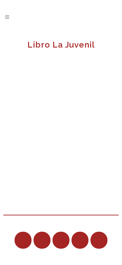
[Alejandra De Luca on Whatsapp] (98, 240)
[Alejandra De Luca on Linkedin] (61, 240)
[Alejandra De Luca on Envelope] (80, 240)
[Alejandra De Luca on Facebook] (42, 240)
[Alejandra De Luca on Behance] (23, 240)
